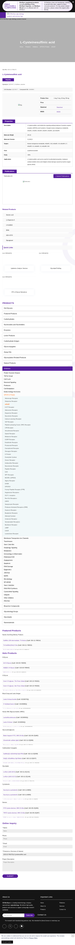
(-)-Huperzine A (10, 220)
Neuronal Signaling (10, 382)
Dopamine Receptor (11, 413)
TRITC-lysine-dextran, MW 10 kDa (21, 810)
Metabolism (7, 551)
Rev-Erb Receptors (11, 498)
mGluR (53, 47)
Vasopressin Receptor (12, 504)
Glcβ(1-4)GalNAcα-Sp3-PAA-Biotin (21, 760)
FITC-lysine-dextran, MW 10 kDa (20, 805)
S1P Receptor (9, 422)
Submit (10, 876)
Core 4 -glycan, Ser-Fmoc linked (21, 683)
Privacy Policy (33, 938)
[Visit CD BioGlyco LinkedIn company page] (16, 926)
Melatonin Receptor (11, 436)
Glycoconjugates (10, 346)
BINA (7, 230)
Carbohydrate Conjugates (9, 748)
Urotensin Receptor (11, 519)
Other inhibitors (9, 598)
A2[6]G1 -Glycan (16, 665)
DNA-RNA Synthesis (10, 588)
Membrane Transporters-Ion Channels (16, 538)
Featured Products (10, 313)
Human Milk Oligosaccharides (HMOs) (13, 711)
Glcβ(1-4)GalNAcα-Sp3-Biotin (19, 756)
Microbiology (8, 579)
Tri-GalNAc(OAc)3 (16, 647)
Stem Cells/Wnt (9, 585)
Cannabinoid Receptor (12, 448)
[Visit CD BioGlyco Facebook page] (4, 926)
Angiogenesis (8, 560)
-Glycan (5, 657)
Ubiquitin (6, 595)
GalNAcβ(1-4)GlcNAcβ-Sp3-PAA (20, 751)
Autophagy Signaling (10, 547)
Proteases (7, 385)
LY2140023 (9, 225)
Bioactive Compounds (11, 606)
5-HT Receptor (9, 407)
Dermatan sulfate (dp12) (18, 742)
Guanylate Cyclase (11, 457)
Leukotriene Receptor (11, 533)
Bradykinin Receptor (11, 513)
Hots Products (9, 653)
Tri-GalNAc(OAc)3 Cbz (17, 642)
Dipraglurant (9, 240)
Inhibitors (35, 47)
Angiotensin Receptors (12, 492)
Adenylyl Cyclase (10, 516)
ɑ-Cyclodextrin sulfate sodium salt (20, 797)
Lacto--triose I (14, 719)
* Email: (4, 843)
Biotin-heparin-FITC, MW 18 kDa (20, 733)
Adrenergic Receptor (11, 398)
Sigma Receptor (10, 480)
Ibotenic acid (9, 215)
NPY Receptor (9, 475)
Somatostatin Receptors (12, 522)
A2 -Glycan (14, 660)
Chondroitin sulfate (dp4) (18, 737)
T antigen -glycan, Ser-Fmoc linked (22, 688)
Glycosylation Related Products (15, 357)
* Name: (5, 828)
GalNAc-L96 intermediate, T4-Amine (22, 638)
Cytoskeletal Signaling (11, 591)
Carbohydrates (9, 319)
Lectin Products (9, 335)
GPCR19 (7, 486)
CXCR (7, 530)
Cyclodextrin (6, 784)
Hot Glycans (8, 308)
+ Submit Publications (62, 176)
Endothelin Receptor (11, 442)
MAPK (6, 576)
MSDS (58, 112)
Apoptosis (7, 563)
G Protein (8, 454)
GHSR (7, 483)
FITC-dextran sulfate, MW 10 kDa (21, 815)
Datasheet (59, 107)
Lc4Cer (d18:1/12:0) (16, 774)
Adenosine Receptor (11, 410)
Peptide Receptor (10, 469)
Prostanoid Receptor (11, 445)
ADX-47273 (9, 235)
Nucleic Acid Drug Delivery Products (12, 634)
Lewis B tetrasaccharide (17, 706)
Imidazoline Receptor (11, 463)
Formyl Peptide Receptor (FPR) (15, 489)
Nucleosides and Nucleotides (14, 324)
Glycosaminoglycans (8, 730)
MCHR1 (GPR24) (10, 478)
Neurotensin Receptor (12, 466)
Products (28, 47)
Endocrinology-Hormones (12, 392)
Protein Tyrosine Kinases (12, 373)
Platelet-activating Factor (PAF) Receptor (18, 425)
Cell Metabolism (9, 388)
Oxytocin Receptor (11, 510)
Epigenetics (7, 569)
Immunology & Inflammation (13, 554)
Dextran (4, 802)
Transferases (8, 541)
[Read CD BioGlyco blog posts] (22, 926)
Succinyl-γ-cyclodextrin (17, 792)
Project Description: (8, 859)
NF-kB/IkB (7, 582)
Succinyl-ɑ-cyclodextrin (17, 787)
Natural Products (10, 363)
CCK (6, 472)
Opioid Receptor (10, 433)
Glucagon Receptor (11, 451)
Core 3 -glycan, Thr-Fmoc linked (21, 678)
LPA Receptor (9, 428)
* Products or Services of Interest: (13, 851)
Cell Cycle (7, 379)
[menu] (3, 15)
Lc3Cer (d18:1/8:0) (16, 769)
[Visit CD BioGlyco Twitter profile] (10, 926)
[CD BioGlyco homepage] (17, 15)
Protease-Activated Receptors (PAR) (16, 507)
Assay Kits (7, 352)
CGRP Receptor (10, 439)
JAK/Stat (7, 573)
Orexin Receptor (10, 460)
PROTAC (7, 601)
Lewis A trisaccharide (16, 696)
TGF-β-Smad (8, 376)
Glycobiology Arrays (11, 611)
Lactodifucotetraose (15, 715)
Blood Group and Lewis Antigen (11, 693)
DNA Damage (8, 566)
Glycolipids (8, 617)
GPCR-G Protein (44, 47)
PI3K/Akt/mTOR (9, 557)
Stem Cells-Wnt (9, 544)
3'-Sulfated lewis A (15, 701)
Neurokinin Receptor (11, 416)
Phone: (4, 835)
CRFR (7, 501)
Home (21, 47)
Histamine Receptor (11, 401)
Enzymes (7, 330)
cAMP (6, 528)
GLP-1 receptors (10, 495)
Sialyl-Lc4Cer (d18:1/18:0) (18, 778)
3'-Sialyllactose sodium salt (18, 724)
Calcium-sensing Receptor (13, 419)
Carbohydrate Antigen (11, 341)
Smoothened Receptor (12, 430)
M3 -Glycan (14, 670)
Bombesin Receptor (11, 525)
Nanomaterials (9, 622)
